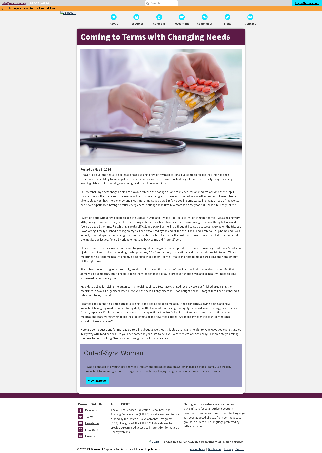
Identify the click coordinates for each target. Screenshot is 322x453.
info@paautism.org (14, 3)
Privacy (228, 449)
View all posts (97, 380)
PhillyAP (51, 8)
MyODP (18, 8)
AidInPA (40, 8)
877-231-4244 (39, 3)
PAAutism (29, 8)
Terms (239, 449)
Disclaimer (214, 449)
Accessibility (197, 449)
